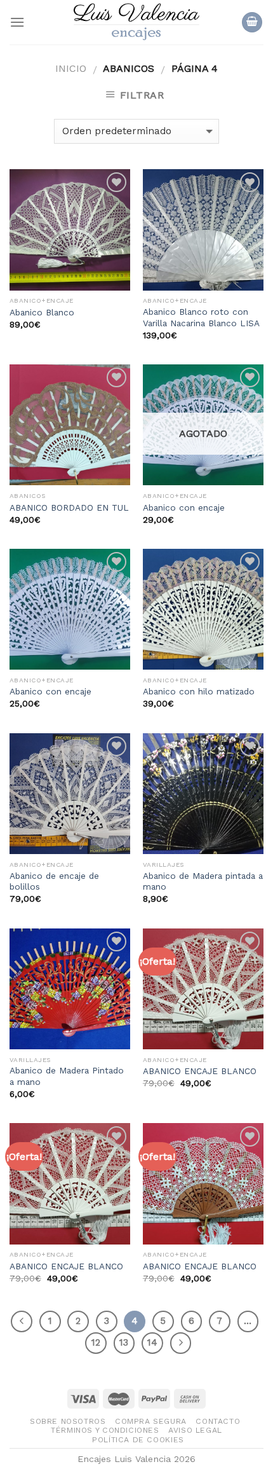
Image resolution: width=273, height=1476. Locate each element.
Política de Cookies (138, 1439)
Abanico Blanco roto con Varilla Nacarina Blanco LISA (201, 317)
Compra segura (151, 1421)
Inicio (70, 68)
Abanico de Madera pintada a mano (203, 881)
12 (95, 1342)
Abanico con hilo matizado (199, 691)
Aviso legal (195, 1430)
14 (152, 1342)
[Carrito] (252, 22)
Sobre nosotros (68, 1421)
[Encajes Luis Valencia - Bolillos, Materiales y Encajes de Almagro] (136, 22)
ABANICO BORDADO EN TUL (69, 507)
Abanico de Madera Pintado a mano (67, 1076)
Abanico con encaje (184, 507)
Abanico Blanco (42, 312)
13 (123, 1342)
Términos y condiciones (105, 1430)
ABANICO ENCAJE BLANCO (199, 1071)
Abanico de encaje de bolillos (54, 881)
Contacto (218, 1421)
